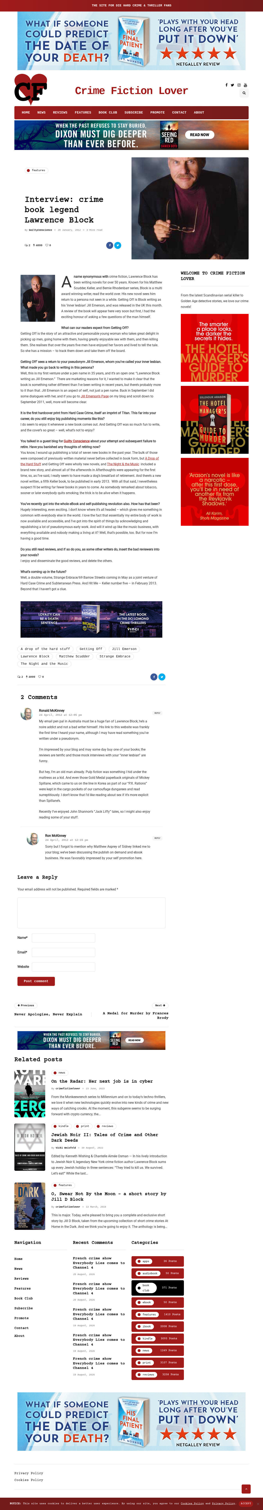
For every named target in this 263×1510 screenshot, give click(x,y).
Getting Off (91, 649)
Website (23, 967)
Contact (179, 113)
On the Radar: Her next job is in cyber (102, 1081)
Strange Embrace (115, 656)
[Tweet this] (117, 245)
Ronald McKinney (52, 711)
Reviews (60, 113)
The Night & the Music (123, 464)
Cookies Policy (28, 1480)
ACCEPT (246, 1503)
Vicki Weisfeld (66, 1148)
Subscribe (134, 113)
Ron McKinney (55, 836)
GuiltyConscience (40, 230)
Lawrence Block (35, 656)
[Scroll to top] (246, 1489)
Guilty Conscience (77, 441)
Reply (157, 713)
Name (22, 938)
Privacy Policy (28, 1473)
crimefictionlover (68, 1088)
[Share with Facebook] (109, 245)
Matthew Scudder (74, 656)
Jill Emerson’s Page (95, 396)
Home (26, 113)
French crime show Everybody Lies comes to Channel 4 (99, 1263)
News (41, 113)
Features (83, 113)
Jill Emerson (124, 649)
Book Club (108, 113)
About (199, 113)
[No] (258, 1504)
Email (22, 952)
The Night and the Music (44, 664)
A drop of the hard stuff (45, 649)
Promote (157, 113)
